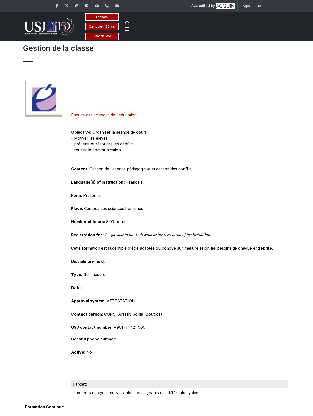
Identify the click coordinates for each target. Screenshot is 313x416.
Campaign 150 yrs (102, 26)
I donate (102, 17)
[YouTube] (97, 5)
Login (245, 6)
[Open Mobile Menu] (127, 29)
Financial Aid (102, 36)
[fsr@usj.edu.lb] (117, 5)
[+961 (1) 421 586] (107, 5)
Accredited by (203, 5)
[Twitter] (67, 5)
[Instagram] (77, 5)
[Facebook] (57, 5)
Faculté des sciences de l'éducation (104, 114)
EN (258, 6)
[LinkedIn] (87, 5)
